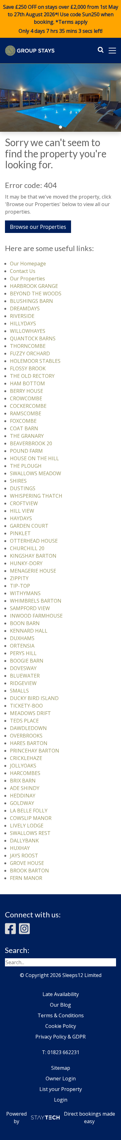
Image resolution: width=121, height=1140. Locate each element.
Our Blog (60, 1004)
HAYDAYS (21, 518)
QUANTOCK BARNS (33, 338)
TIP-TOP (20, 585)
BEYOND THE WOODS (35, 293)
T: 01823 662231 (60, 1052)
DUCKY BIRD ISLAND (34, 698)
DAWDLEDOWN (28, 728)
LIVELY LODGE (26, 825)
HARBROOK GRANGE (34, 286)
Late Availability (61, 994)
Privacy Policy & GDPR (60, 1036)
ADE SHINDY (24, 788)
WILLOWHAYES (27, 331)
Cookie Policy (60, 1026)
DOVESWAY (23, 668)
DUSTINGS (22, 488)
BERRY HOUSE (26, 390)
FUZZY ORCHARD (30, 353)
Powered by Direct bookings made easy (60, 1117)
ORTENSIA (22, 645)
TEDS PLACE (24, 720)
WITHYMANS (25, 593)
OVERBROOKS (26, 735)
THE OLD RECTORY (32, 376)
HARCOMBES (25, 773)
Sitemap (60, 1067)
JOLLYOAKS (23, 765)
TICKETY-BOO (26, 705)
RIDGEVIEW (23, 683)
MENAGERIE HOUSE (33, 570)
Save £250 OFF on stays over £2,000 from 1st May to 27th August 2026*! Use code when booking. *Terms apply (60, 18)
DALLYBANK (24, 840)
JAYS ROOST (24, 855)
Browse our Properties (38, 226)
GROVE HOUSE (27, 863)
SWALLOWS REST (30, 833)
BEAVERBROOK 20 (31, 443)
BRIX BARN (23, 780)
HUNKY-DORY (26, 563)
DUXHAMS (22, 638)
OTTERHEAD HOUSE (34, 540)
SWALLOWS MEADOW (35, 473)
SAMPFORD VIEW (30, 608)
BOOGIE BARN (26, 660)
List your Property (60, 1089)
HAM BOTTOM (27, 383)
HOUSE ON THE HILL (34, 458)
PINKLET (20, 533)
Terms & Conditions (61, 1015)
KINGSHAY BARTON (33, 555)
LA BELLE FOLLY (28, 810)
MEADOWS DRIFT (30, 713)
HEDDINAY (22, 795)
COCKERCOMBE (28, 405)
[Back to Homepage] (30, 50)
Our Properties (27, 278)
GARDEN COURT (29, 525)
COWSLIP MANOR (31, 818)
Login (60, 1099)
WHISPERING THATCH (36, 495)
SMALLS (19, 690)
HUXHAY (20, 848)
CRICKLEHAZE (26, 758)
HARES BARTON (28, 743)
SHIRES (18, 480)
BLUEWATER (25, 675)
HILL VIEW (22, 510)
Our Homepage (28, 263)
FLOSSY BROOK (28, 368)
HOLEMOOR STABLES (35, 361)
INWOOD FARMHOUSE (36, 615)
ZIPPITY (19, 578)
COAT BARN (24, 428)
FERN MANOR (26, 878)
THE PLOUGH (26, 465)
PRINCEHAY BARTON (34, 750)
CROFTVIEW (24, 503)
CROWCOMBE (26, 398)
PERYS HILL (23, 653)
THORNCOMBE (28, 346)
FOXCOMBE (23, 420)
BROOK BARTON (29, 870)
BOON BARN (25, 623)
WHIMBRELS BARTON (35, 600)
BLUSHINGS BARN (31, 301)
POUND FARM (26, 450)
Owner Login (61, 1078)
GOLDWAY (22, 803)
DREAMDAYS (25, 308)
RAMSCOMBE (25, 413)
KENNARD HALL (28, 630)
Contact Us (22, 271)
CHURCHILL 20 (27, 548)
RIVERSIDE (22, 316)
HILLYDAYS (23, 323)
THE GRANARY (27, 435)
